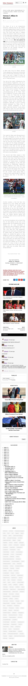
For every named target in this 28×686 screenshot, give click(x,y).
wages (10, 636)
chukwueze (12, 549)
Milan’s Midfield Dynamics (11, 472)
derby (17, 556)
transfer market (12, 631)
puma (22, 607)
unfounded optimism (13, 633)
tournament (16, 629)
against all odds (6, 540)
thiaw (12, 626)
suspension (13, 624)
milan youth (15, 591)
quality (4, 610)
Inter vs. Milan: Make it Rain (12, 491)
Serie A (5, 535)
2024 (5, 450)
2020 (5, 457)
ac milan (8, 10)
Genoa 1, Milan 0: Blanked (11, 474)
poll (4, 605)
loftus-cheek (20, 582)
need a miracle (15, 596)
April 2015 (7, 510)
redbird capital (6, 612)
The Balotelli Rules (10, 500)
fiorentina (5, 566)
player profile (6, 603)
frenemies (5, 568)
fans (14, 563)
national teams (6, 596)
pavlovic (12, 601)
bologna (21, 542)
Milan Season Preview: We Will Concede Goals (12, 311)
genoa (12, 10)
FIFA (4, 533)
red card (16, 610)
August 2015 (8, 504)
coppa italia (6, 554)
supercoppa (6, 624)
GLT (12, 533)
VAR (4, 538)
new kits (5, 598)
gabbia (5, 570)
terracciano (5, 626)
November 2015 (9, 468)
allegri (14, 540)
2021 (5, 455)
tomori (4, 629)
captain (22, 544)
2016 (5, 463)
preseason (16, 605)
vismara (5, 636)
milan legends (21, 589)
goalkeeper (6, 573)
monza (17, 594)
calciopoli (16, 544)
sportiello (13, 622)
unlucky (21, 633)
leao (9, 582)
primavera (11, 607)
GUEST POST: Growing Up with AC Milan (15, 501)
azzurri (10, 542)
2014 (5, 517)
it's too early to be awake (8, 21)
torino (10, 629)
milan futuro (13, 589)
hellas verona (6, 577)
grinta (17, 573)
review (5, 614)
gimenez (16, 570)
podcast (19, 603)
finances (19, 563)
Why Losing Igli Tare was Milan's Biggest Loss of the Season (12, 298)
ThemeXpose (8, 675)
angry (19, 540)
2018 (5, 460)
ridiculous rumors (13, 614)
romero (5, 617)
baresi (15, 542)
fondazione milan (19, 566)
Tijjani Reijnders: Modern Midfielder (11, 323)
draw (23, 561)
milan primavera (6, 591)
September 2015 (9, 471)
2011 (5, 522)
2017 (5, 462)
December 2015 (9, 466)
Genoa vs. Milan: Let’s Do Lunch (13, 476)
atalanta (5, 542)
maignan (15, 584)
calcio (10, 544)
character (5, 549)
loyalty (4, 584)
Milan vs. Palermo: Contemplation (13, 486)
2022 (5, 454)
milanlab (5, 594)
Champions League (19, 530)
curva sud (5, 556)
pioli (22, 601)
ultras (4, 633)
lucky (10, 584)
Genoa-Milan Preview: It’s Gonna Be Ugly (14, 478)
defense (12, 556)
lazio (4, 582)
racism (10, 610)
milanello (22, 591)
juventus (19, 579)
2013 (5, 518)
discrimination (6, 561)
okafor (16, 598)
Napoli (17, 533)
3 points (11, 530)
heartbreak (20, 575)
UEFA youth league (17, 535)
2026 (5, 447)
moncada (11, 594)
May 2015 (7, 508)
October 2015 (8, 469)
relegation (20, 612)
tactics (20, 624)
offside (11, 598)
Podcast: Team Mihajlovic (11, 488)
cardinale (5, 547)
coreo (12, 554)
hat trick (13, 575)
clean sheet (6, 551)
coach (12, 551)
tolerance (17, 626)
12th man (5, 530)
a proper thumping (11, 538)
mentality (5, 586)
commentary (19, 551)
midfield (15, 11)
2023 (5, 452)
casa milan (12, 547)
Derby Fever (8, 495)
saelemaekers (12, 617)
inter (4, 579)
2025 (5, 449)
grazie (12, 573)
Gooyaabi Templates (15, 677)
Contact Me (5, 664)
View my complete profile (8, 656)
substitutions (21, 622)
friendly (12, 568)
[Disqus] (14, 354)
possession (9, 605)
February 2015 (9, 513)
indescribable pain (18, 10)
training (5, 631)
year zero (11, 638)
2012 (5, 520)
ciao (19, 549)
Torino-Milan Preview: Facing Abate (14, 399)
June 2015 (7, 507)
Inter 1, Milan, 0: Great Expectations (14, 489)
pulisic (17, 607)
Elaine (11, 647)
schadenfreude (6, 619)
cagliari (5, 544)
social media (6, 622)
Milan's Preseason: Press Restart (14, 414)
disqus (25, 334)
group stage (6, 575)
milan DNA (5, 589)
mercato (11, 586)
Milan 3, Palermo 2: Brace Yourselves (14, 484)
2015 (5, 465)
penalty (17, 601)
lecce (13, 582)
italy (8, 579)
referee (14, 612)
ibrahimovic (14, 577)
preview (5, 607)
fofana (11, 566)
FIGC (8, 533)
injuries (20, 577)
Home (4, 10)
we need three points (19, 636)
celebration (19, 547)
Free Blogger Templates (16, 675)
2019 (5, 458)
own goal (5, 601)
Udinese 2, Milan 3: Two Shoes (12, 480)
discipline (18, 558)
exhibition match (7, 563)
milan (23, 586)
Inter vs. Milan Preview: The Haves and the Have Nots (15, 493)
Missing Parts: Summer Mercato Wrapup (15, 498)
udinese (20, 631)
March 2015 (8, 512)
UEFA (10, 535)
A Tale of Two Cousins (11, 497)
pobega (13, 603)
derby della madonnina (8, 558)
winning (5, 638)
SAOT (22, 533)
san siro (20, 617)
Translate (13, 380)
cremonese (18, 554)
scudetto (15, 619)
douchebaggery (15, 561)
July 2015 (7, 505)
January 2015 (8, 515)
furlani (17, 568)
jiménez (13, 579)
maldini (21, 584)
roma (20, 614)
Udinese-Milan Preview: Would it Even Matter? (14, 482)
